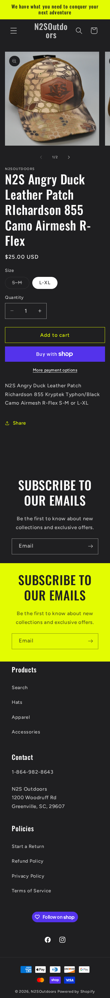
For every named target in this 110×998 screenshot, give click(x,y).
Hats (17, 702)
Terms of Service (31, 890)
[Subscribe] (90, 546)
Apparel (21, 717)
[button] (13, 30)
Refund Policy (28, 861)
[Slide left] (41, 157)
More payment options (55, 370)
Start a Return (28, 846)
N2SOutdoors (43, 991)
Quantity (14, 297)
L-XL (44, 282)
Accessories (26, 732)
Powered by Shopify (76, 991)
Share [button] (19, 423)
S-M (20, 284)
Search (20, 687)
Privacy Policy (28, 876)
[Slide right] (68, 157)
